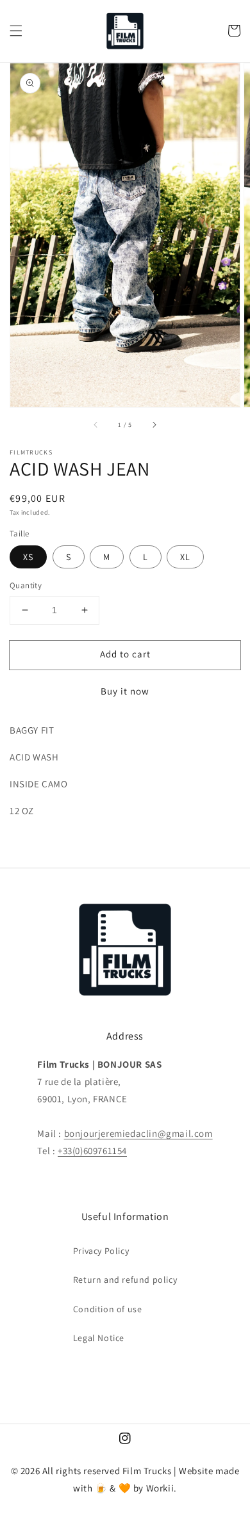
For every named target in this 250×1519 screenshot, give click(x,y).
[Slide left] (96, 425)
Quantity (26, 585)
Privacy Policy (101, 1251)
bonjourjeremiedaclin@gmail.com (138, 1133)
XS (28, 557)
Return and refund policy (125, 1279)
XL (185, 557)
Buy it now (125, 691)
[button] (16, 31)
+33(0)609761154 (92, 1151)
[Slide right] (154, 425)
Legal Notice (98, 1338)
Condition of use (107, 1309)
